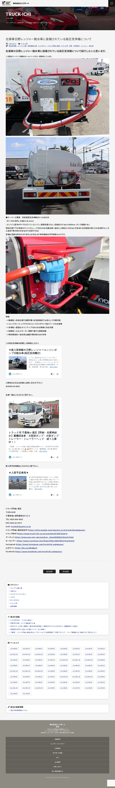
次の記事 (65, 571)
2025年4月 (13, 660)
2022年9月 (101, 677)
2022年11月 (76, 677)
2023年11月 (26, 671)
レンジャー (84, 46)
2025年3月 (26, 660)
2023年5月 (101, 671)
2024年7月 (26, 665)
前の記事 (49, 571)
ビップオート (42, 46)
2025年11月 (26, 654)
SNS (57, 757)
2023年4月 (13, 677)
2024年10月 (89, 660)
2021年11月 (26, 688)
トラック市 (24, 43)
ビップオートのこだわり (58, 744)
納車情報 (13, 606)
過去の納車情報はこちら (19, 710)
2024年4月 (63, 665)
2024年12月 (64, 660)
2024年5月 (51, 665)
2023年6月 (88, 671)
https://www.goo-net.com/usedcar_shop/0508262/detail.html (44, 537)
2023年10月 (39, 671)
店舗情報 (57, 739)
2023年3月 (26, 677)
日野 (70, 46)
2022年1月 (101, 682)
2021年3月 (26, 694)
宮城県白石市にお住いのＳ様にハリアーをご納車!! (27, 629)
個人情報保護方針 (57, 771)
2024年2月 (88, 665)
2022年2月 (88, 682)
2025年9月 (51, 654)
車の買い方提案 (57, 753)
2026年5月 (51, 649)
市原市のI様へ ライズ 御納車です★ (22, 623)
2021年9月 (51, 688)
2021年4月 (13, 694)
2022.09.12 (12, 43)
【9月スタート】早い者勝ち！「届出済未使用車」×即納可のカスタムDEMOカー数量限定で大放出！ (44, 626)
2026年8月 (13, 649)
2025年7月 (76, 654)
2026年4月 (63, 649)
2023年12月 (14, 671)
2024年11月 (76, 660)
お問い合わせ (57, 767)
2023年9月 (51, 671)
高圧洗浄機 (12, 46)
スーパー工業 (22, 46)
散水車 (91, 46)
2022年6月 (38, 682)
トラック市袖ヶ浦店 (54, 46)
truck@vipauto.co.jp (21, 526)
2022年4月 (63, 682)
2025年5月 (101, 654)
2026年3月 (76, 649)
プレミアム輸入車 (16, 588)
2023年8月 (63, 671)
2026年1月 (101, 649)
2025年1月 (51, 660)
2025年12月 (14, 654)
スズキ (12, 597)
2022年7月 (26, 682)
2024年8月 (13, 665)
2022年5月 (51, 682)
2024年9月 (101, 660)
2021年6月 (88, 688)
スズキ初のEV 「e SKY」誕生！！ (21, 620)
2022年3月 (76, 682)
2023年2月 (38, 677)
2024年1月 (101, 665)
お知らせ (13, 591)
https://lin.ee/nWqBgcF (26, 548)
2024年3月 (76, 665)
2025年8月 (63, 654)
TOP (7, 22)
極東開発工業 (32, 46)
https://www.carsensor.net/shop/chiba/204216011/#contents (46, 540)
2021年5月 (101, 688)
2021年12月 (14, 688)
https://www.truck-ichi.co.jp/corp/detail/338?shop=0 (42, 533)
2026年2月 (88, 649)
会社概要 (57, 762)
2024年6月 (38, 665)
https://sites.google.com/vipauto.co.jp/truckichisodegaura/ (56, 530)
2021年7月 (76, 688)
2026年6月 (38, 649)
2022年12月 (64, 677)
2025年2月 (38, 660)
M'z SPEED (14, 600)
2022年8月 (13, 682)
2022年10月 (89, 677)
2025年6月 (88, 654)
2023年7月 (76, 671)
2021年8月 (63, 688)
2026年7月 (26, 649)
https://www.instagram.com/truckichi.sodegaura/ (40, 544)
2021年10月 (39, 688)
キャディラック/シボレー (18, 594)
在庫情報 (57, 748)
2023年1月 (51, 677)
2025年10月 (39, 654)
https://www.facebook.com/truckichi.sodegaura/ (38, 551)
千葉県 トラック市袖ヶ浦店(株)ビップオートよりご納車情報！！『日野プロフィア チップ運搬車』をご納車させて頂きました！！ (53, 632)
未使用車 (76, 46)
